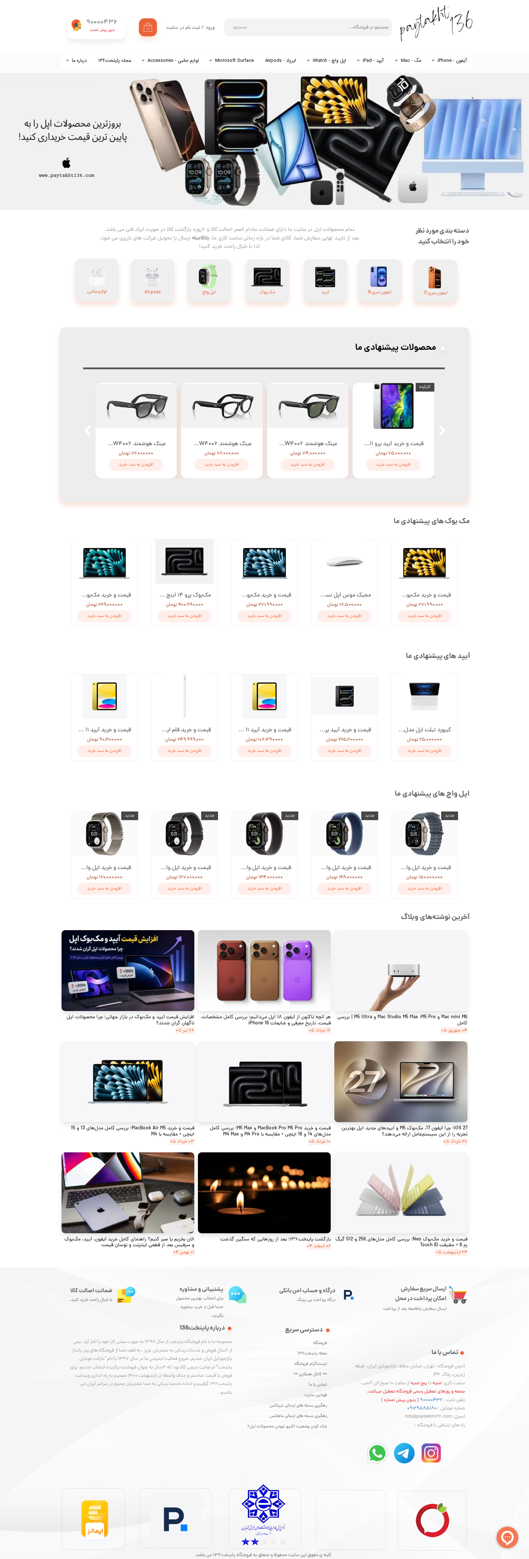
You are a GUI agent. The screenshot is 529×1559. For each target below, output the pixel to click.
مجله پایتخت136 (312, 1353)
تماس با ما (318, 1385)
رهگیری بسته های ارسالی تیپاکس (298, 1406)
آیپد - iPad (373, 60)
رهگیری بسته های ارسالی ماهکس (298, 1416)
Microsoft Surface (234, 60)
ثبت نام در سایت (183, 28)
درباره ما (79, 60)
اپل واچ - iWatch (329, 60)
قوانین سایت (315, 1395)
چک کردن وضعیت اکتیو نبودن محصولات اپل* (287, 1426)
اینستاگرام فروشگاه (310, 1364)
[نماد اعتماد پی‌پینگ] (176, 1554)
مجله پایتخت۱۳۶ (114, 60)
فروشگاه (320, 1343)
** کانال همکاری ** (310, 1374)
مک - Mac (411, 60)
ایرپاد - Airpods (280, 60)
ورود (210, 28)
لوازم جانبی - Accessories (173, 60)
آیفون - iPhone (452, 60)
